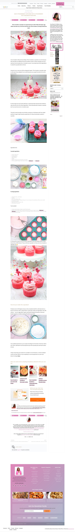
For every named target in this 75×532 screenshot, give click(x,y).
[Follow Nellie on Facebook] (25, 436)
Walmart (31, 160)
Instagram (45, 3)
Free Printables (47, 5)
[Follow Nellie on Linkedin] (30, 436)
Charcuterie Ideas (46, 476)
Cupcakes (25, 12)
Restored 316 (71, 528)
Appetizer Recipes (35, 476)
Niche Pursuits (19, 408)
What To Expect (40, 407)
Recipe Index (58, 481)
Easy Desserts (46, 475)
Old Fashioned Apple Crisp (54, 499)
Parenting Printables (34, 481)
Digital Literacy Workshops (58, 476)
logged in (19, 449)
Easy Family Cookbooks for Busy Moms (34, 7)
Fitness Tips (34, 483)
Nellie (26, 17)
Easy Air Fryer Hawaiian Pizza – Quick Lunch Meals (39, 441)
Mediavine (43, 407)
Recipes (32, 12)
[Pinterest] (20, 486)
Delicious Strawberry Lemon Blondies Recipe (43, 380)
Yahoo (34, 407)
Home (19, 5)
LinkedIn (49, 3)
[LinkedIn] (25, 486)
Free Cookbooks (46, 480)
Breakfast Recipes (35, 471)
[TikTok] (15, 486)
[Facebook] (13, 486)
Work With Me (58, 473)
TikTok (35, 3)
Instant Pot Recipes (46, 473)
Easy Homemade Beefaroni (37, 499)
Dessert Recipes (34, 479)
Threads (38, 3)
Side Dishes (34, 478)
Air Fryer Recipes (46, 471)
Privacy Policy (14, 523)
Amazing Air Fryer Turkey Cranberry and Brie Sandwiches (19, 441)
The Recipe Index (60, 4)
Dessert (29, 12)
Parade (35, 408)
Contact (58, 471)
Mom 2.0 (28, 408)
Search (51, 114)
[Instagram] (23, 486)
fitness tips (58, 28)
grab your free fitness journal (37, 412)
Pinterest (41, 3)
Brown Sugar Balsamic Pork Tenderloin (20, 500)
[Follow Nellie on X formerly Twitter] (26, 436)
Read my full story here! (14, 410)
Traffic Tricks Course (58, 479)
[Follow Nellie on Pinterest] (32, 436)
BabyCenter (25, 408)
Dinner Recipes (34, 474)
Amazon (37, 160)
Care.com (38, 408)
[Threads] (18, 486)
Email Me (53, 3)
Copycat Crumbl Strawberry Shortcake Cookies (24, 380)
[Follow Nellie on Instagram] (28, 436)
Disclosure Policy (20, 523)
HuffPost (22, 408)
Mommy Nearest (32, 408)
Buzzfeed (36, 407)
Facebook (31, 3)
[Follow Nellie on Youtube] (29, 436)
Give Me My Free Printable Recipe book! (37, 400)
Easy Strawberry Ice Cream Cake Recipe (14, 381)
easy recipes (52, 28)
